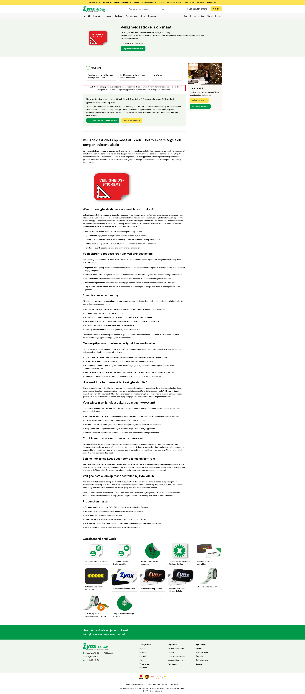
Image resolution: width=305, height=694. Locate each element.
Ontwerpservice (202, 660)
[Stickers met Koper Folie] (152, 577)
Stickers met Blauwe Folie (124, 588)
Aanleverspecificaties (176, 648)
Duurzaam (143, 668)
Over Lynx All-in (202, 652)
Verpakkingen (145, 664)
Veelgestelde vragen (175, 660)
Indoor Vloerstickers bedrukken (149, 562)
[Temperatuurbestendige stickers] (124, 603)
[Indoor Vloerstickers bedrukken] (152, 551)
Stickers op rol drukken (207, 587)
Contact (199, 648)
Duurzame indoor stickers (96, 561)
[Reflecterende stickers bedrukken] (96, 576)
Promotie (143, 656)
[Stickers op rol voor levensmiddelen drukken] (96, 603)
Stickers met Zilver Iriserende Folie (177, 589)
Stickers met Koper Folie (151, 588)
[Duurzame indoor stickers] (96, 551)
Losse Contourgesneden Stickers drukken (179, 562)
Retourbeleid (173, 664)
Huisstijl (142, 648)
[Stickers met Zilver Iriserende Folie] (180, 577)
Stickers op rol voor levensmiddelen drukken (95, 615)
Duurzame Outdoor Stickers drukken (121, 562)
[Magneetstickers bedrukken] (208, 551)
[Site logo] (94, 9)
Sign (141, 660)
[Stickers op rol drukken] (208, 576)
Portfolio (199, 656)
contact (86, 453)
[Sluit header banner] (302, 2)
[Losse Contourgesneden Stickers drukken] (180, 551)
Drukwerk (199, 664)
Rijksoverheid (100, 470)
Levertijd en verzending (176, 656)
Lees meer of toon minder (133, 44)
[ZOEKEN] (163, 9)
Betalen (171, 652)
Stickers (143, 652)
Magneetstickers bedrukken (204, 562)
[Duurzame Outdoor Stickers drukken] (124, 551)
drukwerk (169, 444)
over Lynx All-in (164, 450)
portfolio (136, 447)
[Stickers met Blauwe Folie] (124, 577)
